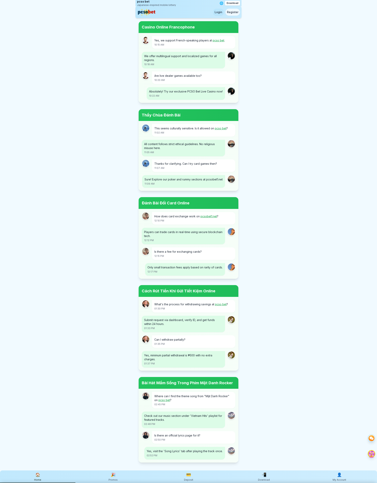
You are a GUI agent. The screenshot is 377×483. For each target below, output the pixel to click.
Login (218, 12)
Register (232, 12)
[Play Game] (371, 454)
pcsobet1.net (208, 216)
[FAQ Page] (371, 438)
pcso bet (218, 40)
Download (232, 3)
